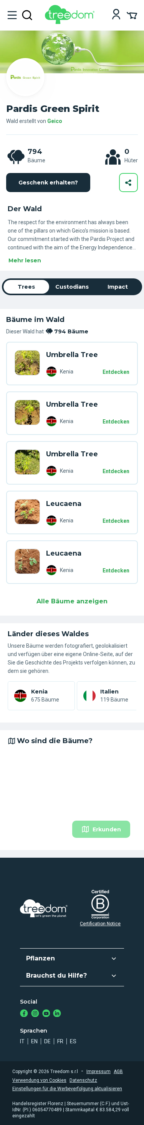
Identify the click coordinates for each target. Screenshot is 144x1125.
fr (60, 1041)
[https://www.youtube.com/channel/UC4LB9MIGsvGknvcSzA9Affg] (46, 1014)
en (34, 1041)
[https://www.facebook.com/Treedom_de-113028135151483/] (24, 1014)
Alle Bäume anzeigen (72, 601)
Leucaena (63, 503)
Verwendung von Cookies (39, 1080)
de (47, 1041)
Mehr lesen (24, 260)
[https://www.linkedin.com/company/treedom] (57, 1014)
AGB (118, 1071)
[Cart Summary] (132, 15)
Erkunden (107, 829)
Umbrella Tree (72, 355)
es (73, 1041)
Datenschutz (83, 1080)
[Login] (116, 15)
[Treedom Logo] (71, 22)
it (22, 1041)
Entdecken (116, 372)
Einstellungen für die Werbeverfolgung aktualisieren (67, 1088)
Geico (54, 121)
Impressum (98, 1071)
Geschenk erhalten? (48, 182)
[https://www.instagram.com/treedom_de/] (35, 1014)
